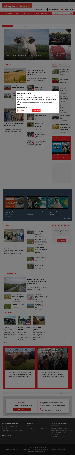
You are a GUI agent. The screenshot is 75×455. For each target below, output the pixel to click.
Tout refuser (21, 110)
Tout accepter (36, 110)
